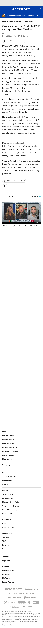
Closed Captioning (9, 508)
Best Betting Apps (9, 447)
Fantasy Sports (8, 439)
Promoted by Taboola (32, 197)
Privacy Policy (7, 498)
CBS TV (5, 484)
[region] (21, 213)
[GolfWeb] (28, 605)
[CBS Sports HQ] (31, 587)
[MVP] (36, 599)
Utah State (22, 52)
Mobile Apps (7, 459)
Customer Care (8, 525)
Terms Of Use (7, 494)
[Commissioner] (24, 599)
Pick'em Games (8, 436)
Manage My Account (10, 568)
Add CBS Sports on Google (15, 41)
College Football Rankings (11, 21)
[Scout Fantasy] (15, 604)
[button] (3, 9)
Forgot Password (9, 580)
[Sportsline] (30, 595)
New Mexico (18, 55)
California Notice (9, 512)
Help (4, 521)
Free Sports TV (8, 443)
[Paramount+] (9, 600)
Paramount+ (7, 481)
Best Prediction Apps (10, 451)
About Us (6, 469)
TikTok (4, 539)
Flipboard (6, 558)
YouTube (5, 535)
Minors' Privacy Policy (10, 502)
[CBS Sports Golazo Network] (21, 591)
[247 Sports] (14, 595)
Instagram (6, 543)
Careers (5, 473)
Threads (5, 554)
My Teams (6, 576)
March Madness (8, 455)
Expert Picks (28, 21)
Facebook (6, 547)
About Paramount (9, 477)
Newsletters (7, 572)
